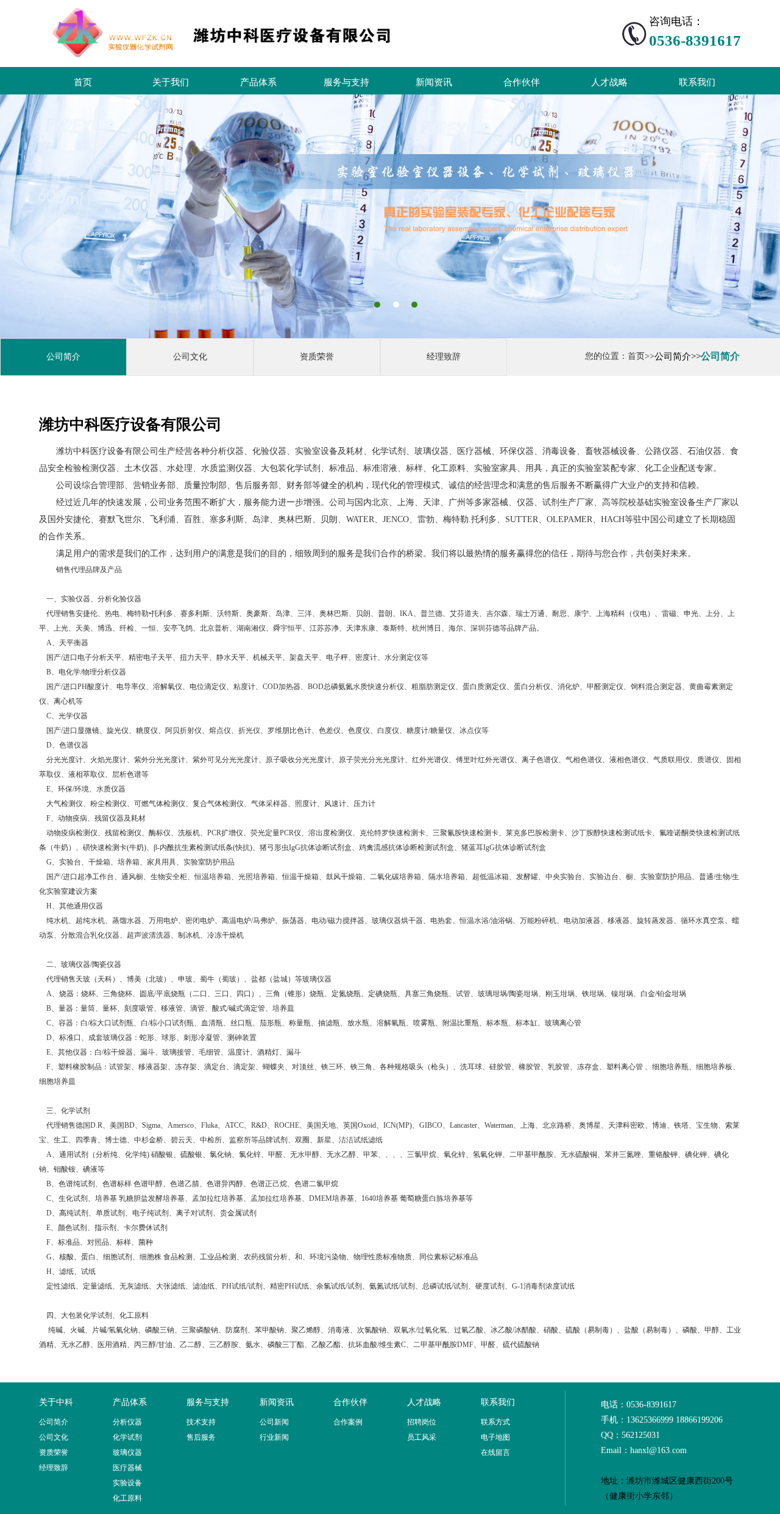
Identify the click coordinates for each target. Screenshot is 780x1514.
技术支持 (201, 1422)
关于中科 (56, 1402)
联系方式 (495, 1422)
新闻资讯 (434, 82)
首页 (83, 82)
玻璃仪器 (127, 1452)
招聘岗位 (421, 1422)
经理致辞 (444, 356)
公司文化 (190, 356)
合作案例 (348, 1422)
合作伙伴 (521, 82)
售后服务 (201, 1437)
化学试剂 (127, 1437)
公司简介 (63, 356)
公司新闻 (274, 1422)
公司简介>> (677, 356)
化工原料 (127, 1498)
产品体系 (258, 82)
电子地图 (495, 1437)
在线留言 (495, 1452)
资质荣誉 (317, 356)
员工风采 (421, 1437)
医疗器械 (127, 1467)
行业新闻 (274, 1437)
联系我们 (697, 82)
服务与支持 (346, 82)
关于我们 (170, 82)
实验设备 (127, 1483)
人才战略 (609, 82)
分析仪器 (127, 1422)
